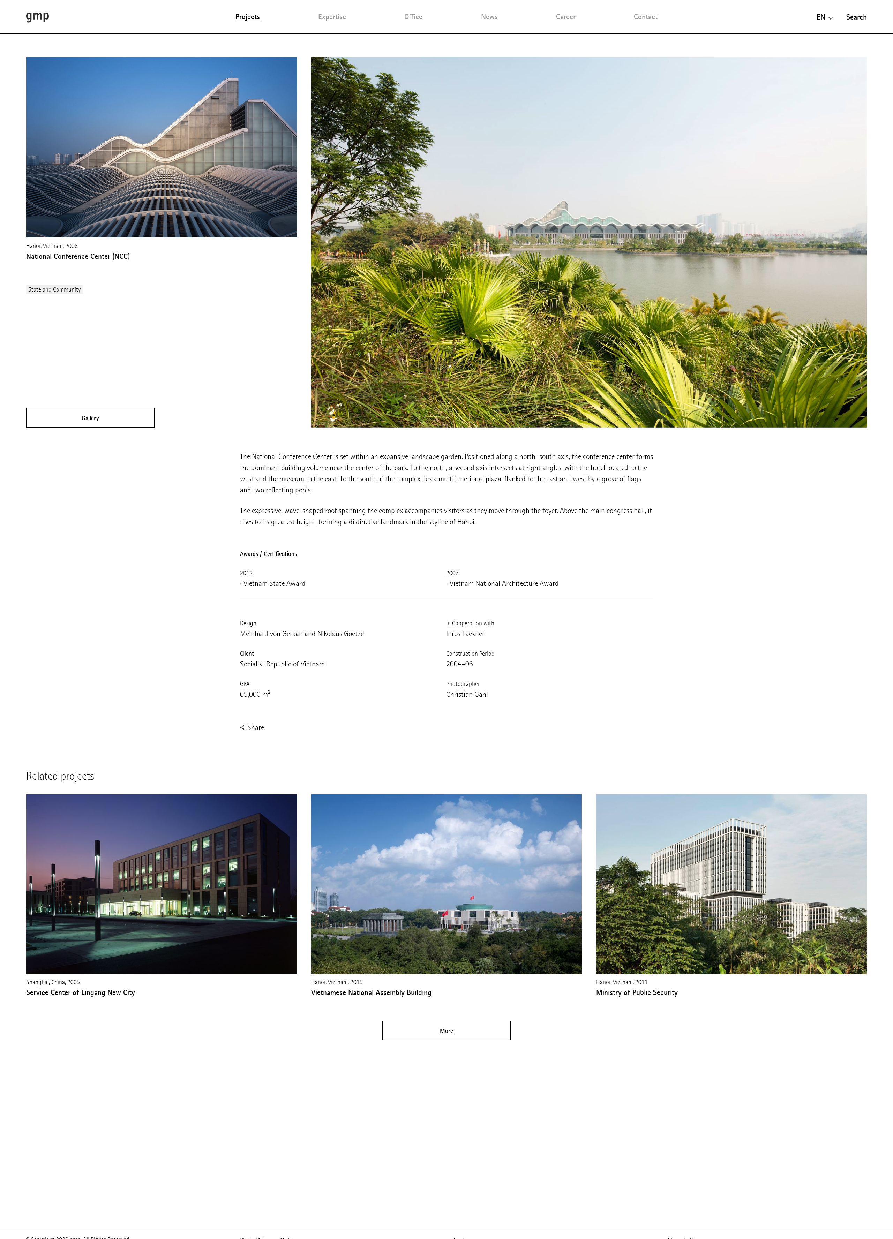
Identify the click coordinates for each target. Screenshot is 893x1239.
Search (856, 17)
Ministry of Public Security (637, 992)
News (489, 16)
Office (413, 16)
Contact (646, 16)
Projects (247, 16)
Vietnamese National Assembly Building (371, 992)
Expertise (332, 16)
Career (566, 16)
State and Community (54, 289)
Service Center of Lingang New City (80, 992)
